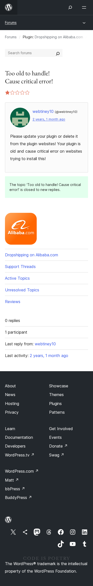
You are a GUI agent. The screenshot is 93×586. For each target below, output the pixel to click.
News (10, 394)
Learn (10, 428)
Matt (12, 480)
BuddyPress (18, 497)
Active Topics (17, 278)
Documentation (19, 437)
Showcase (58, 385)
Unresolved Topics (22, 289)
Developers (15, 446)
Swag (56, 454)
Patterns (57, 412)
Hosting (12, 403)
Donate (58, 446)
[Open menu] (85, 7)
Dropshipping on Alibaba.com (59, 37)
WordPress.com (22, 471)
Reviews (12, 301)
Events (55, 437)
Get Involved (61, 428)
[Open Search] (70, 7)
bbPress (15, 488)
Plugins (55, 403)
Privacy (12, 412)
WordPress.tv (19, 454)
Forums (11, 22)
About (10, 385)
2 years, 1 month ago (48, 119)
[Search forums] (57, 53)
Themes (56, 394)
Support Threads (20, 266)
